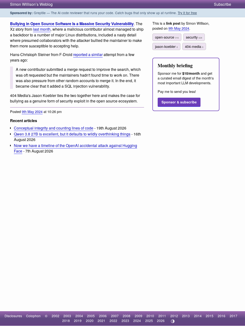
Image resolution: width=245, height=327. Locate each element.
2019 (78, 320)
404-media (194, 46)
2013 (186, 315)
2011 (162, 315)
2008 (126, 315)
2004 (79, 315)
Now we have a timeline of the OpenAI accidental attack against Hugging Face (75, 148)
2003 (67, 315)
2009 (138, 315)
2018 (66, 320)
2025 (149, 320)
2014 (198, 315)
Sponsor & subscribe (179, 102)
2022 (113, 320)
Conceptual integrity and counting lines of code (53, 128)
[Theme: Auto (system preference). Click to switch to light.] (172, 321)
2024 (137, 320)
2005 (91, 315)
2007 (115, 315)
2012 (174, 315)
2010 (150, 315)
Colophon (33, 315)
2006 (103, 315)
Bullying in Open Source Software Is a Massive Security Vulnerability (72, 23)
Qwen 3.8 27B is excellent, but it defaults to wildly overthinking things (72, 134)
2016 (221, 315)
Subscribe (222, 4)
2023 (125, 320)
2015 (209, 315)
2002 (55, 315)
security (194, 36)
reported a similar (88, 54)
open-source (167, 36)
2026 (161, 320)
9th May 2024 (32, 111)
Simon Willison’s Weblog (31, 4)
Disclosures (13, 315)
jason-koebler (166, 46)
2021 (101, 320)
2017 (233, 315)
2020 (90, 320)
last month (41, 29)
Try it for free (187, 12)
